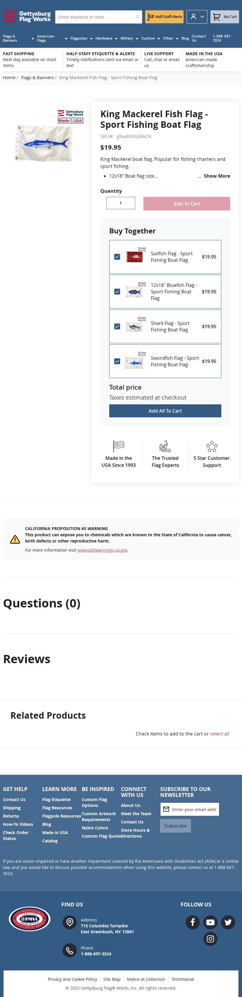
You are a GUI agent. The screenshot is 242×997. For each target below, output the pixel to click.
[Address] (69, 922)
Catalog (50, 841)
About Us (130, 805)
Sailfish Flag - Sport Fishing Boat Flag (172, 256)
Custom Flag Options (94, 802)
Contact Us (14, 799)
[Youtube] (210, 922)
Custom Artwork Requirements (99, 816)
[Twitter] (228, 922)
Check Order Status (15, 835)
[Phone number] (69, 950)
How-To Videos (18, 824)
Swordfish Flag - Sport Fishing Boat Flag (175, 361)
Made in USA (55, 832)
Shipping (12, 807)
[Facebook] (192, 922)
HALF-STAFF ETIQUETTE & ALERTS (100, 53)
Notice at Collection (146, 979)
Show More (217, 176)
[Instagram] (210, 939)
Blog (46, 824)
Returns (11, 816)
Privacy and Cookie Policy (72, 979)
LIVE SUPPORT (159, 53)
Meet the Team (136, 813)
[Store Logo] (27, 17)
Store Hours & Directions (135, 833)
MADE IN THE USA (204, 53)
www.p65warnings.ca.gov (102, 550)
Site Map (112, 979)
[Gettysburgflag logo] (32, 919)
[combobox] (98, 17)
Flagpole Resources (61, 816)
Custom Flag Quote (101, 836)
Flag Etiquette (56, 799)
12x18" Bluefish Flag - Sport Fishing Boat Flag (174, 291)
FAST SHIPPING (18, 53)
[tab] (121, 603)
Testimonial (182, 979)
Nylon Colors (95, 828)
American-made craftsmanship (201, 62)
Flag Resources (57, 807)
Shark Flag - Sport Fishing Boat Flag (170, 326)
